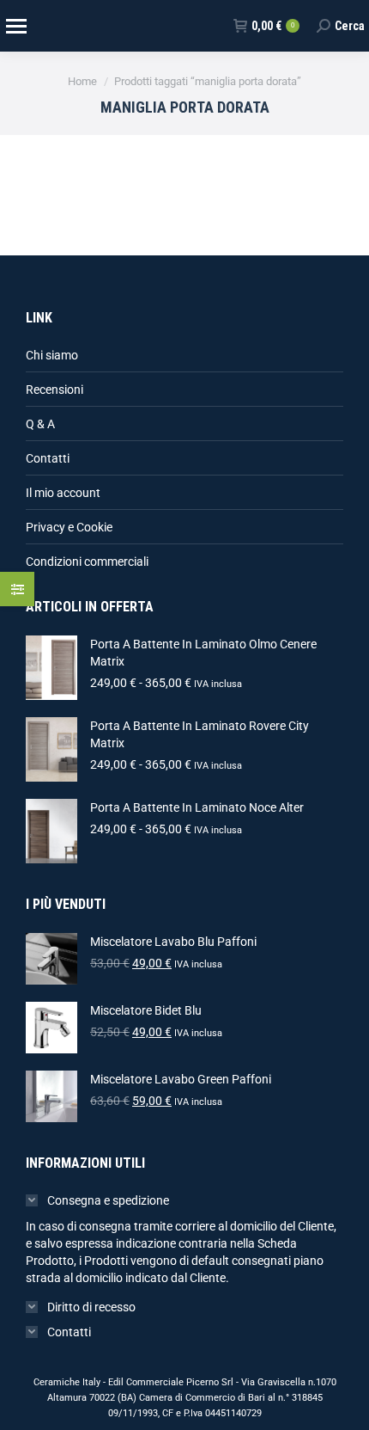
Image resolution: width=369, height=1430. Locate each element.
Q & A (40, 424)
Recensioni (54, 389)
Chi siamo (52, 355)
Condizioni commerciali (87, 561)
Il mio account (63, 493)
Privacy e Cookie (69, 527)
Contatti (48, 458)
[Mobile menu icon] (15, 26)
